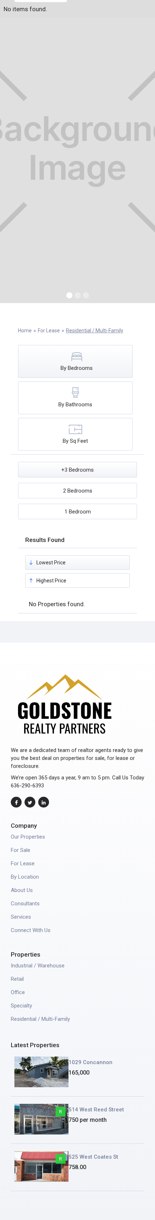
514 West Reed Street (96, 1109)
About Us (22, 890)
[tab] (75, 361)
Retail (17, 979)
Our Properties (28, 837)
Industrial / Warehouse (38, 965)
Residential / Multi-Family (94, 330)
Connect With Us (30, 930)
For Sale (20, 850)
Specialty (21, 1005)
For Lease (49, 330)
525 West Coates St (93, 1157)
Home (25, 330)
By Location (25, 877)
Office (18, 992)
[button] (69, 295)
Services (21, 917)
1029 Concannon (90, 1062)
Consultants (25, 903)
